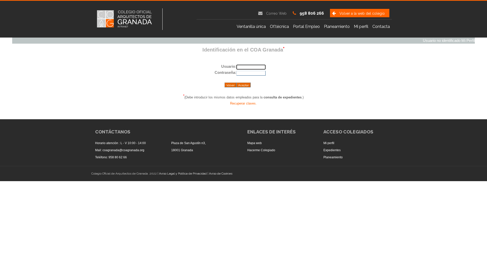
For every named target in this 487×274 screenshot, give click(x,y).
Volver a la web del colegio (362, 13)
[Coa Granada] (129, 18)
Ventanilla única (251, 26)
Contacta (381, 26)
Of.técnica (279, 26)
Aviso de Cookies (220, 173)
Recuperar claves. (243, 103)
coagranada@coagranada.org (123, 150)
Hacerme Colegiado (261, 150)
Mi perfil (361, 26)
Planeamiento (333, 157)
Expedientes (332, 150)
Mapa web (254, 143)
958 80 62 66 (118, 157)
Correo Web (276, 13)
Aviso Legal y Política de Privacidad (183, 173)
